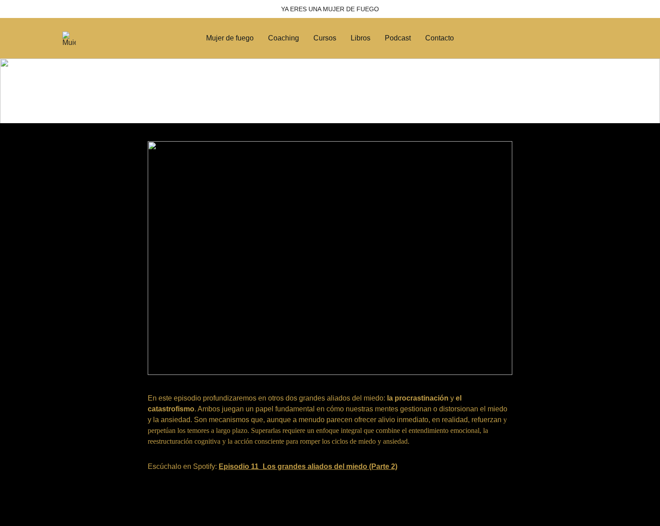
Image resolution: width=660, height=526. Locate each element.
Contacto (439, 38)
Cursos (324, 38)
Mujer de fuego (230, 38)
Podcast (398, 38)
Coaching (283, 38)
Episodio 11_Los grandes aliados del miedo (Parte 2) (308, 466)
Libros (360, 38)
